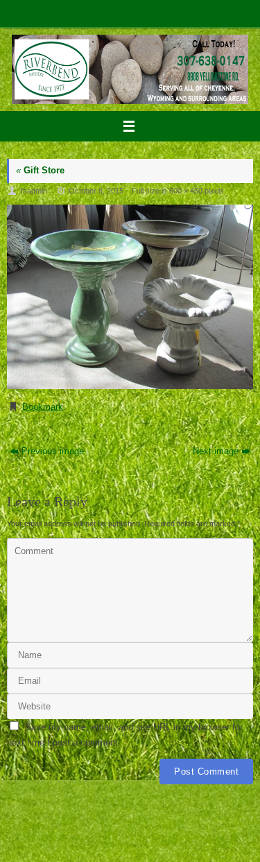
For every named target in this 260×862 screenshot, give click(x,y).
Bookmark (42, 407)
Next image (216, 451)
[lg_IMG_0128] (130, 297)
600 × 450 (185, 191)
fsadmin (34, 191)
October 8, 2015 (96, 191)
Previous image (52, 451)
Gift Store (40, 170)
